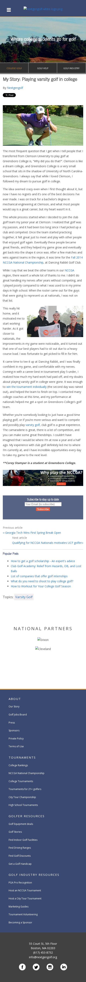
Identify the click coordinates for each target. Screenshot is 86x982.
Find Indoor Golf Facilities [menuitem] (23, 840)
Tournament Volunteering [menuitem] (23, 914)
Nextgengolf (15, 88)
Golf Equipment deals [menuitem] (21, 824)
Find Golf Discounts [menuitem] (20, 855)
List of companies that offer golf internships (39, 576)
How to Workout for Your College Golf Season (41, 586)
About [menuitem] (15, 699)
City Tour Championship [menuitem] (22, 797)
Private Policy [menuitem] (16, 738)
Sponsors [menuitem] (14, 730)
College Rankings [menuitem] (18, 765)
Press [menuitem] (12, 722)
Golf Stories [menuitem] (15, 832)
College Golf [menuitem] (14, 68)
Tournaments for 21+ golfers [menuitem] (25, 789)
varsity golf (33, 425)
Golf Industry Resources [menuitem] (34, 874)
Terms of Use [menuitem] (16, 746)
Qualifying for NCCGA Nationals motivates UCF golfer (47, 543)
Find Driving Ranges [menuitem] (20, 847)
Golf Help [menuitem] (42, 68)
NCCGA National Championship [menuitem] (26, 773)
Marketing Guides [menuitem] (18, 906)
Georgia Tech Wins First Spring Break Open (32, 533)
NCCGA (69, 270)
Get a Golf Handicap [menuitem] (20, 864)
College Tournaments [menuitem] (21, 781)
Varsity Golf (24, 597)
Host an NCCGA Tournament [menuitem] (25, 890)
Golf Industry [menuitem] (71, 68)
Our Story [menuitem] (14, 706)
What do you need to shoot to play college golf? (42, 581)
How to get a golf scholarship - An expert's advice (43, 561)
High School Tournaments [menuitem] (23, 805)
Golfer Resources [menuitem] (27, 816)
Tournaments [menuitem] (22, 757)
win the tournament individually (26, 387)
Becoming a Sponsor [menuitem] (20, 922)
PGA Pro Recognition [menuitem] (20, 882)
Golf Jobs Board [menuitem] (18, 714)
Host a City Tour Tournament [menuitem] (25, 898)
